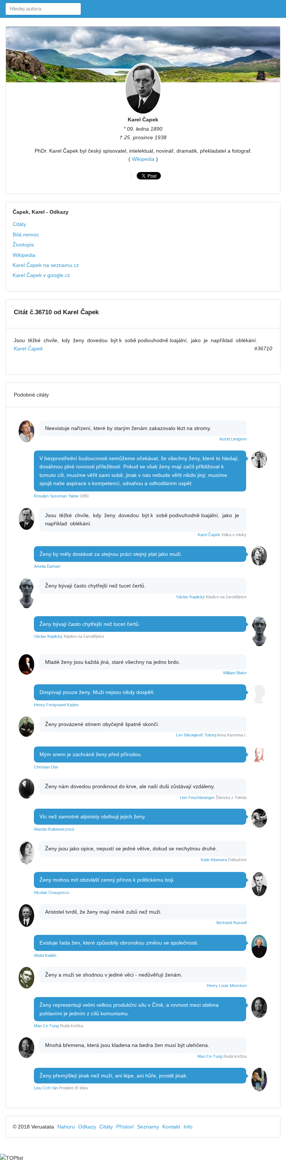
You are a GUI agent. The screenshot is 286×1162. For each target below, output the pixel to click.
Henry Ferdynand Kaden (56, 705)
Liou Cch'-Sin (46, 1088)
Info (188, 1127)
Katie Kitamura (214, 859)
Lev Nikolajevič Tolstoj (196, 735)
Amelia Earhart (47, 566)
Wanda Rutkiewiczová (54, 829)
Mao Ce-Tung (46, 1025)
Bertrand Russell (231, 922)
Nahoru (66, 1127)
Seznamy (148, 1127)
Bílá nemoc (26, 235)
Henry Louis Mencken (227, 985)
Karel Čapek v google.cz (41, 275)
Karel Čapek (143, 119)
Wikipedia (143, 159)
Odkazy (87, 1127)
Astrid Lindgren (233, 439)
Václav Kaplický (190, 597)
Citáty (19, 224)
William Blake (235, 673)
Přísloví (125, 1127)
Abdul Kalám (45, 955)
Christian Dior (46, 767)
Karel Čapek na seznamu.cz (46, 265)
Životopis (23, 245)
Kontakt (171, 1127)
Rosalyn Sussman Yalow (56, 496)
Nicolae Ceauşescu (51, 892)
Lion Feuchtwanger (197, 797)
